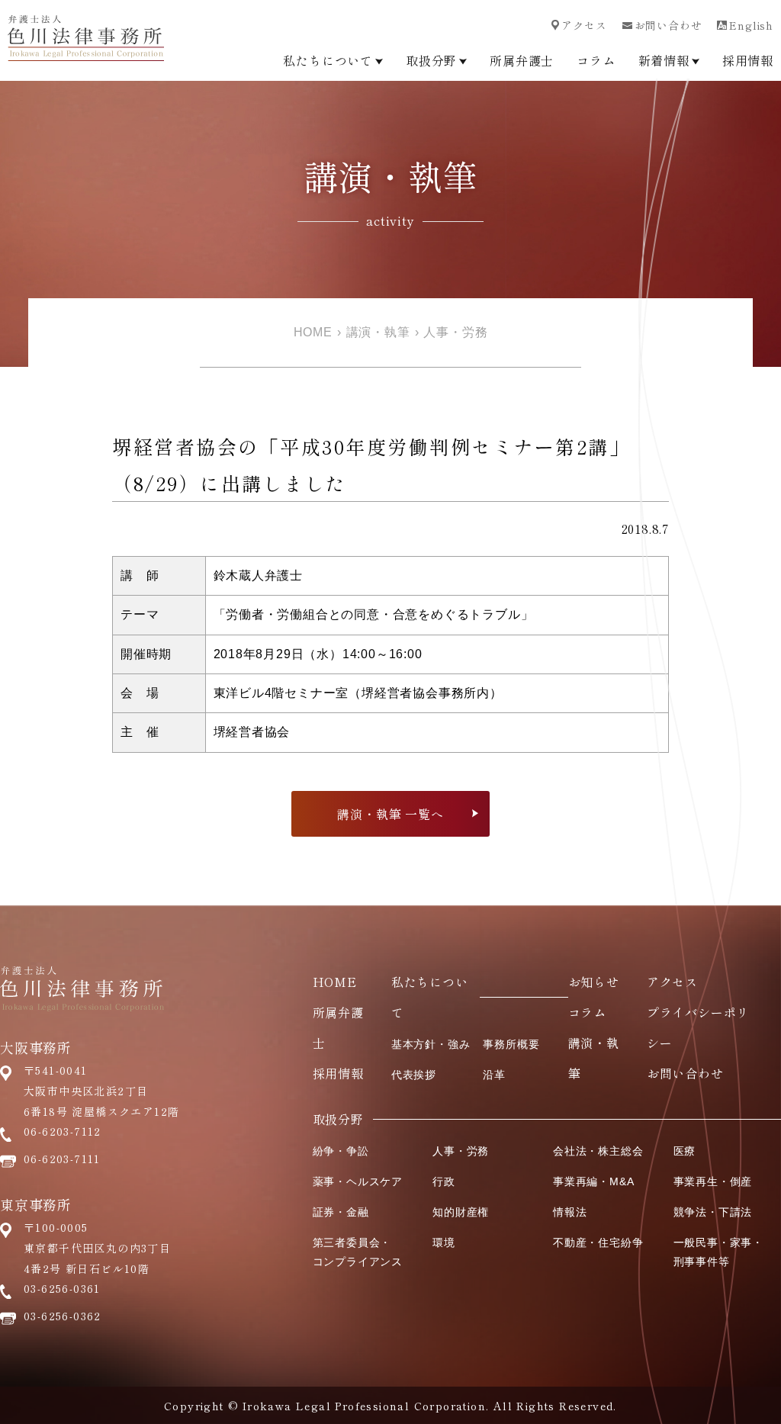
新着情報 (663, 60)
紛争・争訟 (341, 1151)
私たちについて (328, 60)
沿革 (494, 1075)
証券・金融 (341, 1212)
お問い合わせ (668, 25)
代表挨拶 (413, 1075)
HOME (313, 332)
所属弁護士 (522, 60)
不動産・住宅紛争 (598, 1242)
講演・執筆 (378, 332)
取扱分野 (431, 60)
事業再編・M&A (593, 1181)
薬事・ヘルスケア (358, 1181)
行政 (443, 1181)
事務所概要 (511, 1044)
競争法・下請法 (713, 1212)
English (751, 25)
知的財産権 (460, 1212)
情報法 (570, 1212)
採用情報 (747, 60)
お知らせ (593, 981)
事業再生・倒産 (713, 1181)
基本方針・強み (431, 1044)
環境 (443, 1242)
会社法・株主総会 (598, 1151)
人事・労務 (455, 332)
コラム (596, 60)
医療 (684, 1151)
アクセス (583, 25)
